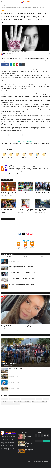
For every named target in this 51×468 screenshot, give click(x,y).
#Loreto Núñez (39, 399)
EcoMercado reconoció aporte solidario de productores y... (20, 374)
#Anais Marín (23, 399)
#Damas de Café (44, 401)
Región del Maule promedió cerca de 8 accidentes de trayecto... (21, 387)
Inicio (2, 5)
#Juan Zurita (4, 401)
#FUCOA (10, 404)
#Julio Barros (46, 399)
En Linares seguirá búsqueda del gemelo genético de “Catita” (25, 210)
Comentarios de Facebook (8, 219)
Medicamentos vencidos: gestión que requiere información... (21, 381)
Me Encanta (17, 157)
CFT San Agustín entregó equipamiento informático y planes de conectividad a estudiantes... (13, 144)
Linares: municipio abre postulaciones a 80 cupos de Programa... (21, 284)
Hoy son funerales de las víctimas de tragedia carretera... (42, 210)
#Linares (6, 134)
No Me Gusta (10, 157)
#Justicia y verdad (27, 401)
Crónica (5, 5)
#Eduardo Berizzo (31, 399)
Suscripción (46, 441)
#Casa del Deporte (35, 401)
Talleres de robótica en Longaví (42, 192)
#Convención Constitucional (14, 399)
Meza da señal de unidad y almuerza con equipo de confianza (7, 211)
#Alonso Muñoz (4, 399)
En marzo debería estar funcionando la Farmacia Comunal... (23, 194)
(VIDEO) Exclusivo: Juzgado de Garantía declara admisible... (20, 266)
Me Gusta (4, 157)
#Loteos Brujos (4, 404)
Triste (37, 157)
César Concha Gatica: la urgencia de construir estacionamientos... (22, 272)
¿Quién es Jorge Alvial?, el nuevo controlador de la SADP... (28, 437)
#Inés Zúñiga (10, 401)
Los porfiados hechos (7, 326)
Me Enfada (31, 157)
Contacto (29, 461)
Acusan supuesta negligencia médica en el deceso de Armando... (21, 278)
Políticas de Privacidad (36, 461)
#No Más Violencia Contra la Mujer (16, 134)
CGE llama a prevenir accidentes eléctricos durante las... (8, 193)
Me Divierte (24, 157)
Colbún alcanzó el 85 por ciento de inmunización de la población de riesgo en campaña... (37, 144)
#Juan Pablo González (18, 401)
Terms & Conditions (45, 461)
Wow (44, 157)
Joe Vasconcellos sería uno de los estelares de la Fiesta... (20, 260)
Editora (4, 53)
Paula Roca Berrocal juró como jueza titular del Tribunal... (29, 450)
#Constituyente (17, 404)
